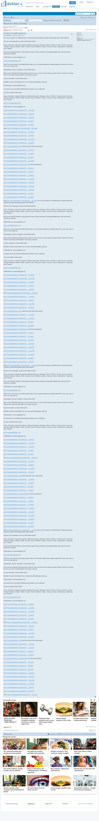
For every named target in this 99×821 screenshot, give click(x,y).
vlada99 (11, 27)
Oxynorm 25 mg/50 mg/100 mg (10, 26)
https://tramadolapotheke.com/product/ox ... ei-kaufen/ (19, 150)
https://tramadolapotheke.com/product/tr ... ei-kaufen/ (19, 171)
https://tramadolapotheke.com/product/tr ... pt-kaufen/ (19, 168)
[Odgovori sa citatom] (72, 34)
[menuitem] (13, 17)
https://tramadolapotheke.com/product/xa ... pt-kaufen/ (19, 182)
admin (26, 27)
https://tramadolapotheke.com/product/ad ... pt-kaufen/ (19, 110)
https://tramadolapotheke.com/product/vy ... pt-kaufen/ (19, 179)
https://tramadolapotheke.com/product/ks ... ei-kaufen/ (19, 132)
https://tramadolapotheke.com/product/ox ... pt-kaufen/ (19, 143)
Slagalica (72, 7)
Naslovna (29, 7)
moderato (21, 27)
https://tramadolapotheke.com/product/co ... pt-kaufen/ (19, 117)
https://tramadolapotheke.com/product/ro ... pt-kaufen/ (19, 161)
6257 (82, 37)
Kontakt (64, 7)
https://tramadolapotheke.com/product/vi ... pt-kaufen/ (19, 175)
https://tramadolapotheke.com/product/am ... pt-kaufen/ (19, 114)
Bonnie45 (79, 33)
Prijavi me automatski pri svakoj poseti (53, 20)
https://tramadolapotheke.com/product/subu (16, 164)
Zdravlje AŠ (47, 7)
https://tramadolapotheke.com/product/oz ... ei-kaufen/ (19, 153)
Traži (72, 3)
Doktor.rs (91, 803)
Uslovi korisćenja (12, 804)
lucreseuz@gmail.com (19, 57)
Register (90, 2)
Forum (56, 7)
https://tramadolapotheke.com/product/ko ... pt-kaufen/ (22, 128)
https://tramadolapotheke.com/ (12, 61)
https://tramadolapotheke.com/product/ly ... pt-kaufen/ (19, 135)
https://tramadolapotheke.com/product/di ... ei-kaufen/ (19, 121)
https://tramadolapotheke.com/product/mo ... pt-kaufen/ (19, 139)
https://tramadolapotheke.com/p (12, 146)
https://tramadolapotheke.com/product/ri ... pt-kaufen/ (19, 157)
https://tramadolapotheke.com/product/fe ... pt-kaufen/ (19, 124)
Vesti (37, 7)
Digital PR (48, 804)
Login (81, 2)
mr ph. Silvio (16, 27)
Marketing (31, 804)
